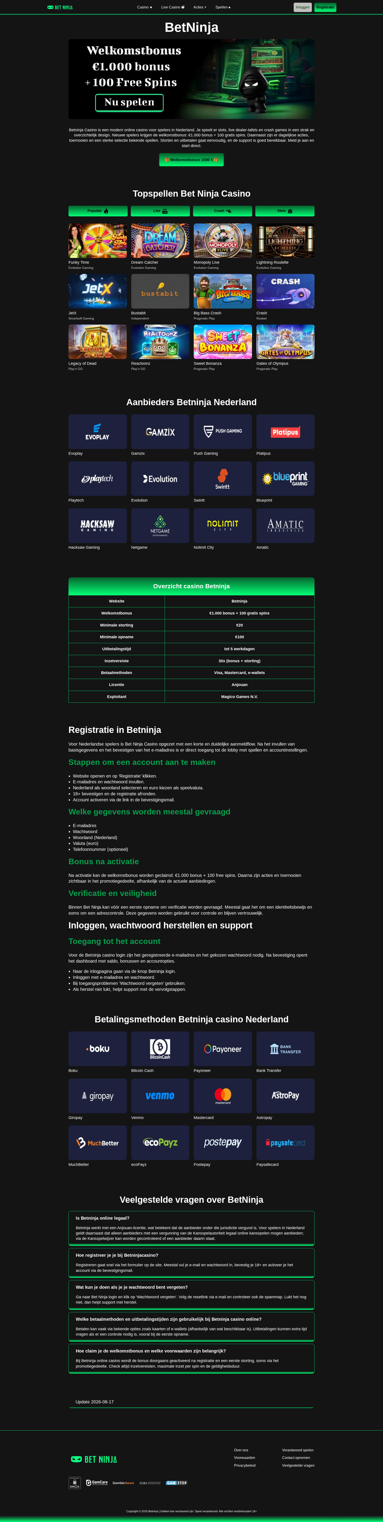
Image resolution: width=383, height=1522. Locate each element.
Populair (95, 211)
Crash (219, 211)
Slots (281, 211)
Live (156, 211)
